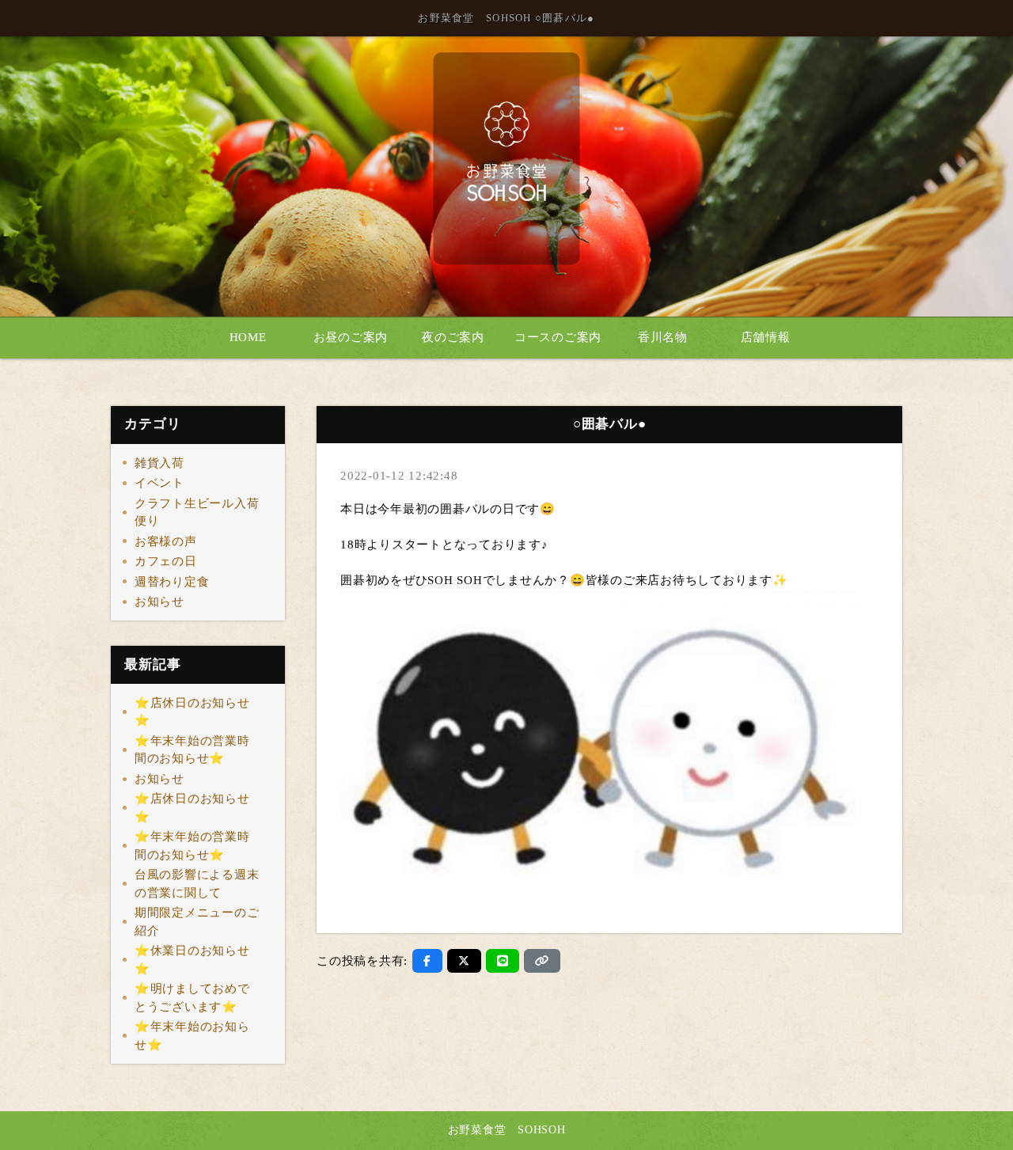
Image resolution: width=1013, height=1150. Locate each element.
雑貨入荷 (159, 463)
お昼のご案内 (351, 337)
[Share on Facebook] (427, 961)
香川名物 (663, 337)
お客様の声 (166, 541)
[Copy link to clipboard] (542, 961)
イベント (159, 482)
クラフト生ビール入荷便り (197, 512)
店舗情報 (766, 337)
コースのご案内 (557, 337)
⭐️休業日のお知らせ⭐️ (192, 959)
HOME (248, 337)
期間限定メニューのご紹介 (197, 921)
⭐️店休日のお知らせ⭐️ (192, 711)
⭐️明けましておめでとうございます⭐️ (192, 997)
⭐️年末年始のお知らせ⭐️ (192, 1035)
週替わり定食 (172, 581)
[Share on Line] (503, 961)
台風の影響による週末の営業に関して (197, 883)
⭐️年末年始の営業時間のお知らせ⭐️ (192, 749)
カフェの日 (166, 561)
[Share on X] (464, 961)
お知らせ (159, 601)
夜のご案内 (453, 337)
